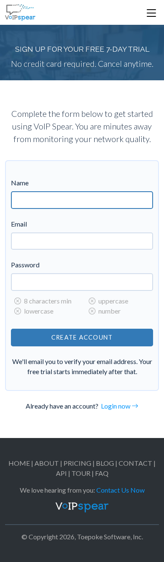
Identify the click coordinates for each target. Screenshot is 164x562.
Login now (116, 406)
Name (20, 183)
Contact (135, 463)
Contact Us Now (120, 490)
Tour (80, 473)
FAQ (101, 473)
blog (105, 463)
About (46, 463)
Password (25, 265)
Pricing (77, 463)
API (61, 473)
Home (19, 463)
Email (19, 224)
